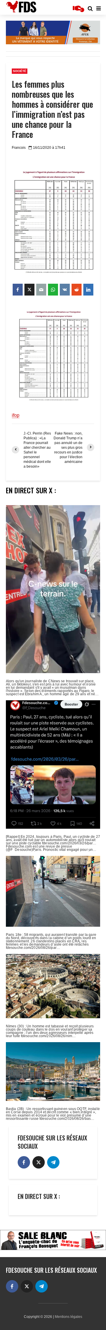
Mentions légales (68, 1317)
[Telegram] (53, 1162)
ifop (15, 415)
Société (19, 71)
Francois (19, 148)
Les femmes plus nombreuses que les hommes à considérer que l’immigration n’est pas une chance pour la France (52, 109)
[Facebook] (24, 1162)
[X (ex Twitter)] (38, 1162)
